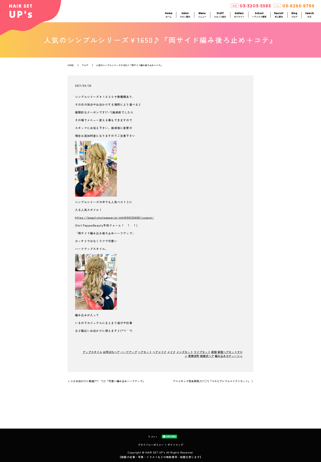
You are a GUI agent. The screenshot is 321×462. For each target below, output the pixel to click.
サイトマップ (175, 445)
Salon (185, 15)
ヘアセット (145, 352)
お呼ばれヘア (111, 352)
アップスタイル (92, 352)
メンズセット (184, 352)
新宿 (214, 352)
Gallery (239, 15)
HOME (71, 65)
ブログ (85, 65)
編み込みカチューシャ (229, 356)
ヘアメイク (159, 352)
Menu (202, 15)
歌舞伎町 (193, 356)
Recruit (278, 15)
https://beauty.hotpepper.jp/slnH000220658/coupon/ (114, 217)
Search (309, 15)
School (259, 15)
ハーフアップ (128, 352)
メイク (171, 352)
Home (168, 15)
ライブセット (202, 352)
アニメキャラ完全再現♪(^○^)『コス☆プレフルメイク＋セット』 (212, 381)
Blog (294, 15)
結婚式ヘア (207, 356)
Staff (220, 15)
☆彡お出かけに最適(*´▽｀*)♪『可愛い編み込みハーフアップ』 (107, 381)
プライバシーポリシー (151, 445)
